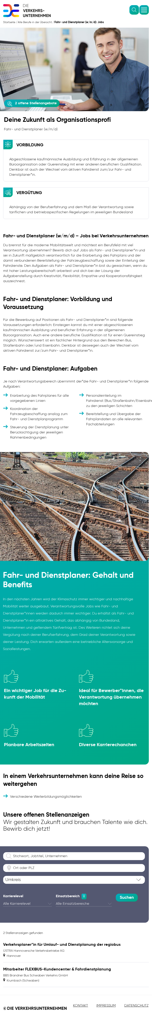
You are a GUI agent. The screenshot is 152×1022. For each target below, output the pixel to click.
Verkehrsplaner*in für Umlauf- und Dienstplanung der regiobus (62, 945)
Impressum (106, 1005)
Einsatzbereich (68, 896)
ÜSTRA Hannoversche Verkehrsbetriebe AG (34, 950)
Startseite (9, 22)
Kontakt (80, 1005)
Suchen (127, 898)
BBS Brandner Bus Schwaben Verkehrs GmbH (35, 975)
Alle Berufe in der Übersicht (35, 22)
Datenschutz (136, 1005)
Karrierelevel (13, 896)
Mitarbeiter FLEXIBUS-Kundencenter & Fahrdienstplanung (57, 969)
